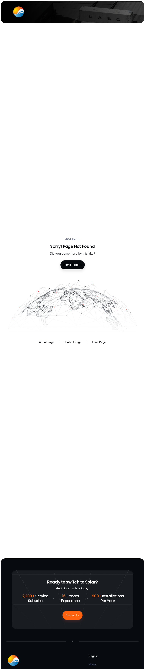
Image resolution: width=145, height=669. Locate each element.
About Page (46, 342)
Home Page (98, 342)
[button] (129, 11)
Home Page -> (72, 264)
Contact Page (73, 342)
